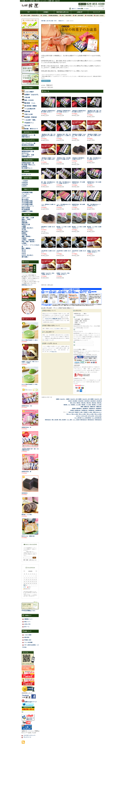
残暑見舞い (25, 222)
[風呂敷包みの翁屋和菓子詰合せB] (79, 106)
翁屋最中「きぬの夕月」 (60, 399)
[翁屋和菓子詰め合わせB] (79, 178)
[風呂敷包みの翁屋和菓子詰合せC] (64, 106)
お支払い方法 (27, 624)
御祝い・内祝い (26, 219)
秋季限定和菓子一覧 (28, 163)
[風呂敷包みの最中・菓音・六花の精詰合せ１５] (48, 130)
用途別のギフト (61, 20)
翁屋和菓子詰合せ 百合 (27, 405)
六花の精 (70, 400)
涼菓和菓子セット (27, 156)
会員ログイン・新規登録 (76, 8)
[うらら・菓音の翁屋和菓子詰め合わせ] (48, 200)
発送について (27, 621)
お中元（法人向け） (28, 255)
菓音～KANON (73, 402)
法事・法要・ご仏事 (28, 217)
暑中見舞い (25, 257)
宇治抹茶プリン (29, 122)
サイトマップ (96, 12)
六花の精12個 (86, 400)
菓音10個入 (83, 402)
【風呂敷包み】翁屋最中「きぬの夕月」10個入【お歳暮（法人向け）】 (48, 159)
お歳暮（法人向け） (28, 228)
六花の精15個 (92, 400)
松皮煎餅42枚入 (85, 410)
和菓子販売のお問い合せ (62, 12)
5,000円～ (25, 186)
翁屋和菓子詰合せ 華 (26, 427)
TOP (28, 12)
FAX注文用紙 (89, 15)
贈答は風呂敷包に (54, 15)
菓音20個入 (99, 402)
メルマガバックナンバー (29, 735)
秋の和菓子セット (27, 168)
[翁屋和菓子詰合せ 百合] (30, 403)
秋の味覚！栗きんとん (28, 164)
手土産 (24, 229)
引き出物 (24, 234)
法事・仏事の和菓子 (79, 15)
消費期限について (28, 619)
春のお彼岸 (25, 199)
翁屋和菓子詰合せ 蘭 (26, 471)
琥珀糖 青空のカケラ (31, 128)
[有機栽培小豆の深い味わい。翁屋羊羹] (79, 153)
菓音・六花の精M (62, 419)
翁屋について (27, 631)
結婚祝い (24, 233)
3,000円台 (25, 182)
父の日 (24, 251)
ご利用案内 (45, 12)
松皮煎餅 (72, 410)
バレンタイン (26, 194)
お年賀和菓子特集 (27, 192)
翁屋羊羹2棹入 (79, 408)
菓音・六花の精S (55, 419)
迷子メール (26, 626)
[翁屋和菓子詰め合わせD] (79, 200)
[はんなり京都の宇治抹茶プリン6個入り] (30, 338)
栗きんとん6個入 (75, 414)
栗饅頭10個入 (86, 406)
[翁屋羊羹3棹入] (30, 491)
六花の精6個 (74, 400)
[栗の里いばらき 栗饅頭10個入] (30, 534)
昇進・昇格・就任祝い (28, 241)
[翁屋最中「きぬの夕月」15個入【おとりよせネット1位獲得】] (30, 359)
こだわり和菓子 (29, 92)
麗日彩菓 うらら (67, 404)
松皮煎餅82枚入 (98, 410)
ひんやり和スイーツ (28, 206)
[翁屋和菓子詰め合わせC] (94, 178)
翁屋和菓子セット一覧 (28, 135)
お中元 (24, 253)
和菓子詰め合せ (48, 419)
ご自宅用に (44, 15)
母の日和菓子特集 (27, 201)
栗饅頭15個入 (92, 406)
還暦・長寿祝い (26, 236)
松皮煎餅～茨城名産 (30, 117)
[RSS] (23, 743)
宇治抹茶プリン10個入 (88, 412)
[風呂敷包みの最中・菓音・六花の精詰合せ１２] (64, 130)
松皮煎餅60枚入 (92, 410)
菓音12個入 (89, 402)
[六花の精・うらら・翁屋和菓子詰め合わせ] (64, 200)
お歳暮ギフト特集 (27, 211)
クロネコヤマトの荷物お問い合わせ (53, 318)
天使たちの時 (71, 412)
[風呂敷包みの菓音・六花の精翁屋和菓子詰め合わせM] (64, 153)
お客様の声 (79, 12)
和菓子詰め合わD (98, 419)
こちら (57, 328)
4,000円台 (25, 184)
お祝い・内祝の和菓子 (66, 15)
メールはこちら (53, 351)
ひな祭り (24, 196)
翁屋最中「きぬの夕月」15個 (84, 399)
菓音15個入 (94, 402)
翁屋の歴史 (26, 637)
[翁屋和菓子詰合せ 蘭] (30, 469)
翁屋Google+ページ (30, 701)
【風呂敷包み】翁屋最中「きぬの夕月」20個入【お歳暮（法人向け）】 (79, 135)
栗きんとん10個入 (82, 414)
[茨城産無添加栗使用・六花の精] (48, 246)
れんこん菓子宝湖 (78, 417)
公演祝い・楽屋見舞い (28, 240)
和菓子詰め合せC (91, 419)
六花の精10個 (80, 400)
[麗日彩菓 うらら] (64, 222)
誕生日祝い (25, 231)
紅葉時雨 (24, 166)
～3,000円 (25, 181)
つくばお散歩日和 (29, 108)
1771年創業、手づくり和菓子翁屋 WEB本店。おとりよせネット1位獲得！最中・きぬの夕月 (40, 0)
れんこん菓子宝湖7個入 (86, 417)
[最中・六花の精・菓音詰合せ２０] (94, 153)
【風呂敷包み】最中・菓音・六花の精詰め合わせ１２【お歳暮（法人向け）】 (64, 135)
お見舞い (24, 243)
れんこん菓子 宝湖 (28, 155)
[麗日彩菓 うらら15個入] (30, 512)
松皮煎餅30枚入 (78, 410)
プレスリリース (27, 737)
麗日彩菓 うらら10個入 (76, 404)
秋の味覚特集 (26, 209)
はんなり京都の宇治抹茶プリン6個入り (30, 340)
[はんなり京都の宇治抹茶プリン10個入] (30, 382)
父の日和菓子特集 (27, 202)
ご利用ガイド (27, 615)
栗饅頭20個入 (99, 406)
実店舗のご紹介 (27, 640)
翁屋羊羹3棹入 (85, 408)
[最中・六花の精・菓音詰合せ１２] (64, 178)
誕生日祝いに (36, 15)
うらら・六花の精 (76, 419)
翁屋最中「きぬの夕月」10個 (71, 399)
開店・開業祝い (26, 248)
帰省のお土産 (26, 224)
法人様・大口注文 (99, 15)
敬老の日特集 (26, 208)
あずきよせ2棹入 (91, 415)
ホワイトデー (26, 197)
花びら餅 (27, 125)
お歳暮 (24, 226)
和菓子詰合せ (26, 137)
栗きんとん (69, 414)
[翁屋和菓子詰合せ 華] (30, 425)
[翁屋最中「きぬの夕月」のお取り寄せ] (79, 130)
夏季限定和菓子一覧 (28, 151)
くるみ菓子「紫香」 (30, 120)
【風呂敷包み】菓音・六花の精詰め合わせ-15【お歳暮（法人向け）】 (64, 159)
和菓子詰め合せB (83, 419)
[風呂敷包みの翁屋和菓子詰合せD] (48, 106)
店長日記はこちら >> (27, 285)
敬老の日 (24, 221)
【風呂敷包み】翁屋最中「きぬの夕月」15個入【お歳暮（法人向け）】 (94, 135)
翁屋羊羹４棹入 (92, 408)
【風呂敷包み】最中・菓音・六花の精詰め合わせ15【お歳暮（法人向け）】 (48, 135)
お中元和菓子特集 (27, 204)
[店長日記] (29, 272)
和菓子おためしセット (97, 412)
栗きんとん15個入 (90, 414)
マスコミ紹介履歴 (28, 642)
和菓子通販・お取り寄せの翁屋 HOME (49, 20)
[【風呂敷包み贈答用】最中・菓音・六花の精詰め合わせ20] (30, 446)
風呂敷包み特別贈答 (28, 145)
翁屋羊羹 (73, 408)
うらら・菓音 (69, 419)
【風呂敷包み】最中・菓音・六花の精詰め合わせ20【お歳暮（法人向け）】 (94, 112)
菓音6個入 (79, 402)
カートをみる (86, 8)
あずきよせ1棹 (84, 415)
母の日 (24, 250)
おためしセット (26, 174)
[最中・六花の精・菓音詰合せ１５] (48, 178)
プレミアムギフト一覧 (28, 143)
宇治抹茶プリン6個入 (79, 412)
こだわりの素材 (27, 634)
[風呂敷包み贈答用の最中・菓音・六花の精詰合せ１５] (94, 106)
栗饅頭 (82, 406)
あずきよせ (25, 153)
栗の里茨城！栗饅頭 (30, 106)
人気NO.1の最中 (26, 15)
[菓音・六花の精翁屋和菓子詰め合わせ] (94, 200)
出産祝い (24, 238)
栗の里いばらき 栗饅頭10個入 (28, 536)
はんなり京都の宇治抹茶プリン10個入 (30, 384)
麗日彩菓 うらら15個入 (86, 404)
